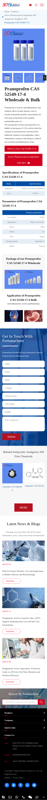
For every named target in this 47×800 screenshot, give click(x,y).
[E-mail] (10, 797)
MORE (23, 507)
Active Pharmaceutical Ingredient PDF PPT (23, 159)
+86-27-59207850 (19, 761)
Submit (11, 436)
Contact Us (9, 735)
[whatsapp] (16, 797)
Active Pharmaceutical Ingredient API (20, 15)
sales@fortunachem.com (21, 755)
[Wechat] (30, 797)
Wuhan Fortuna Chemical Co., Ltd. (23, 772)
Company (9, 720)
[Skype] (3, 797)
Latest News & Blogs (23, 524)
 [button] (2, 77)
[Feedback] (37, 797)
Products (14, 11)
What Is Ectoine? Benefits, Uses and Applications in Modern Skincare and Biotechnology (23, 573)
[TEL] (23, 797)
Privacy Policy (18, 778)
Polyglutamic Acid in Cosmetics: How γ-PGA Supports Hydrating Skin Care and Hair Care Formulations (21, 621)
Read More (11, 581)
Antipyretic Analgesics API (15, 19)
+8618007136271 (32, 761)
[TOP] (43, 797)
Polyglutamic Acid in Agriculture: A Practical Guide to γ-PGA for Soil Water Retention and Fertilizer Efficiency (21, 672)
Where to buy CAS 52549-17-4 (21, 148)
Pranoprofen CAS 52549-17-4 (16, 22)
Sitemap (7, 778)
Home (6, 11)
